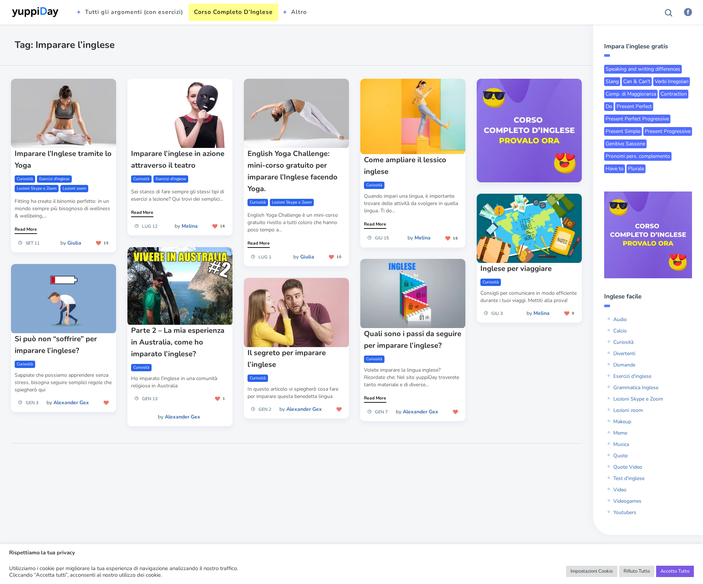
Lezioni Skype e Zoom (36, 188)
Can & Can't (636, 81)
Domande (624, 364)
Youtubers (624, 512)
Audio (620, 319)
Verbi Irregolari (671, 81)
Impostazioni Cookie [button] (591, 571)
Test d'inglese (628, 478)
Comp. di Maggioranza (631, 93)
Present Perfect (634, 106)
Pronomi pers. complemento (638, 156)
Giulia (74, 242)
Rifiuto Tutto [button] (637, 571)
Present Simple (623, 131)
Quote (620, 455)
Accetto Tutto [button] (675, 571)
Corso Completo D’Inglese (233, 12)
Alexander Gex (182, 416)
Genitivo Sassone (625, 143)
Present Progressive (668, 131)
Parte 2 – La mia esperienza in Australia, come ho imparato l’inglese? (177, 342)
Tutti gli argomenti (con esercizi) (134, 12)
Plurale (636, 168)
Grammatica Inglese (635, 387)
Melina (190, 226)
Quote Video (627, 467)
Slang (612, 81)
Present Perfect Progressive (637, 118)
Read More (26, 229)
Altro (299, 12)
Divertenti (624, 353)
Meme (620, 432)
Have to (615, 168)
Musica (621, 444)
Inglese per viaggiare (516, 269)
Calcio (620, 330)
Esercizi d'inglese (54, 179)
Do (609, 106)
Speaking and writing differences (643, 69)
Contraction (674, 93)
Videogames (627, 501)
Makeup (622, 421)
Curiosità (25, 179)
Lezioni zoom (74, 188)
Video (619, 489)
